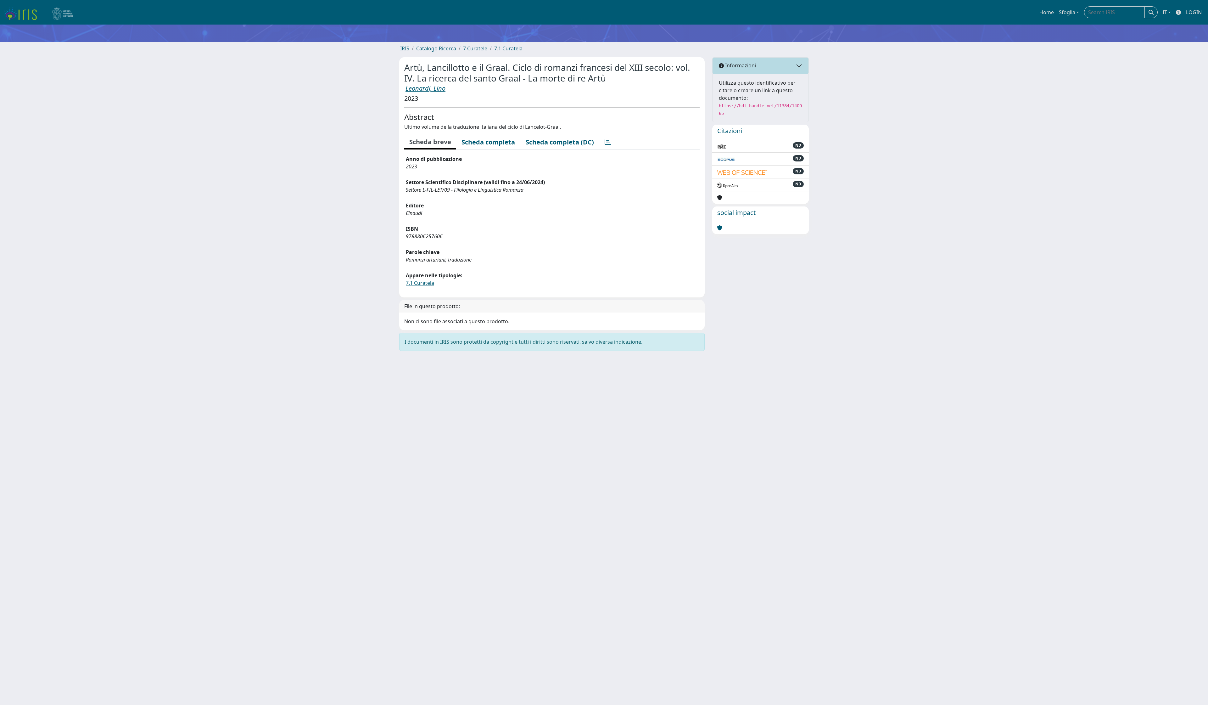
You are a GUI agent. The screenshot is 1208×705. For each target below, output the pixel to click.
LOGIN (1194, 12)
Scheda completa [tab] (488, 142)
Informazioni (740, 65)
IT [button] (1165, 12)
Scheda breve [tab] (430, 142)
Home (1046, 12)
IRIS (404, 48)
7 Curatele (475, 48)
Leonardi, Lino (425, 88)
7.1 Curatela (508, 48)
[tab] (607, 142)
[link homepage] (23, 12)
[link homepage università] (63, 12)
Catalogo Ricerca (436, 48)
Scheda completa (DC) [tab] (560, 142)
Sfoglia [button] (1067, 12)
